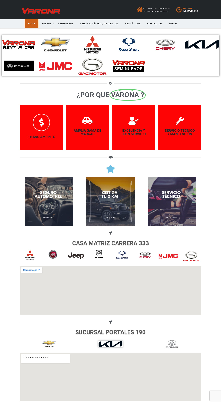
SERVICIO (190, 11)
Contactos (154, 23)
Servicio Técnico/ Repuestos (99, 23)
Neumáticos (132, 23)
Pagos (173, 23)
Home (31, 23)
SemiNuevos (65, 23)
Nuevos (46, 23)
